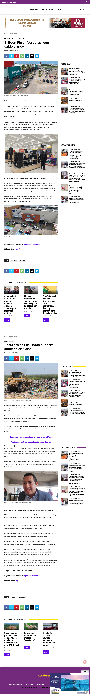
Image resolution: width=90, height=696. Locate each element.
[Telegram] (37, 56)
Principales (21, 38)
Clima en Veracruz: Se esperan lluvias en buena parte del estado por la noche (30, 302)
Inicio (6, 34)
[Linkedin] (27, 56)
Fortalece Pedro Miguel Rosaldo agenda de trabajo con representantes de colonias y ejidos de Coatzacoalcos (76, 154)
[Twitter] (84, 9)
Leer (7, 320)
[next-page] (9, 325)
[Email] (32, 56)
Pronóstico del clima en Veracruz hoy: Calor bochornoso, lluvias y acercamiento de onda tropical (50, 304)
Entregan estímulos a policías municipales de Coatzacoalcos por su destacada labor (76, 200)
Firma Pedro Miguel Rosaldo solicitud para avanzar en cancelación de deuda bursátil (77, 72)
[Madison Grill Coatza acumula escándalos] (64, 100)
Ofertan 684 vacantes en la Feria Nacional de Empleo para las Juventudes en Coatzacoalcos (77, 82)
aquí (17, 249)
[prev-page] (5, 325)
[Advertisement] (73, 49)
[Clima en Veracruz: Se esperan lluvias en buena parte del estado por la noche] (31, 290)
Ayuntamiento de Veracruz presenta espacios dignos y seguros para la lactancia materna (11, 304)
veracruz (22, 260)
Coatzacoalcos (13, 34)
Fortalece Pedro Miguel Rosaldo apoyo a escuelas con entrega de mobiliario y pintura (77, 110)
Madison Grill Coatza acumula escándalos (75, 101)
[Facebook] (77, 9)
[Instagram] (80, 9)
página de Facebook (31, 244)
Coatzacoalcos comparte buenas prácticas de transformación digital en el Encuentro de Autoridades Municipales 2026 (77, 189)
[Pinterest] (16, 56)
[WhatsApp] (87, 9)
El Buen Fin (14, 260)
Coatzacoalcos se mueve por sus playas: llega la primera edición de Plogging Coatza (77, 92)
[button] (86, 2)
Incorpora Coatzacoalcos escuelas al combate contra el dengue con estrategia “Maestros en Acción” (77, 166)
